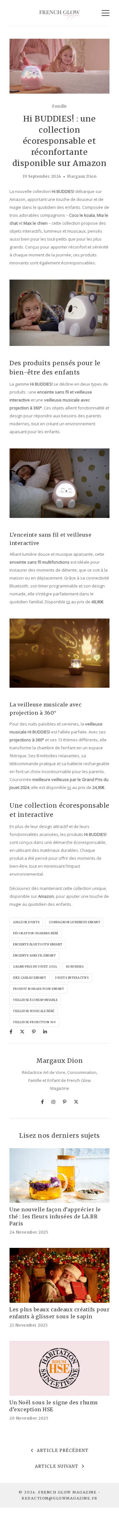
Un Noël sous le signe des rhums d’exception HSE (53, 1406)
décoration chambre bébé (35, 933)
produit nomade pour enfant (38, 988)
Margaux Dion (81, 176)
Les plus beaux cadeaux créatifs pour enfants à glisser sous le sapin (59, 1313)
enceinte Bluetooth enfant (38, 944)
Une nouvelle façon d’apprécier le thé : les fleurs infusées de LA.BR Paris (55, 1216)
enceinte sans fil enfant (34, 955)
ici (68, 602)
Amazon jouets (26, 922)
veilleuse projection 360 (34, 1022)
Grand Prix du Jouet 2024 (35, 966)
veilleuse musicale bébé (33, 1011)
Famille (59, 106)
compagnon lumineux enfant (75, 922)
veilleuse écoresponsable (35, 1000)
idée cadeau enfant (29, 977)
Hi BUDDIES (74, 966)
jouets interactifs (72, 977)
